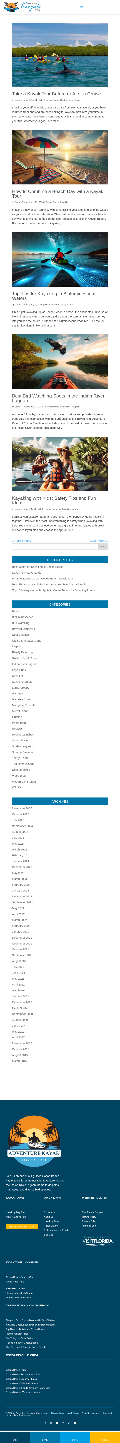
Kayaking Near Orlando (26, 572)
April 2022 (18, 914)
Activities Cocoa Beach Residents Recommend (30, 1324)
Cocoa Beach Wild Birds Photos (22, 1383)
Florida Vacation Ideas (17, 1333)
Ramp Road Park (15, 1281)
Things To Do (20, 758)
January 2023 (20, 890)
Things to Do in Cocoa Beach (27, 1305)
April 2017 (18, 1037)
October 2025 (20, 814)
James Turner (22, 100)
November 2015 (22, 1043)
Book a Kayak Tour (22, 1226)
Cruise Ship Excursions (26, 640)
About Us (48, 1217)
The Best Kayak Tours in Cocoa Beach (25, 1347)
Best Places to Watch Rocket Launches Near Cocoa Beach (49, 584)
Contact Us (49, 1212)
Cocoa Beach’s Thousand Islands (23, 1392)
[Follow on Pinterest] (69, 1423)
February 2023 (21, 884)
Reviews (17, 728)
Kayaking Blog (51, 1221)
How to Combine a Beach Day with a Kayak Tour (57, 194)
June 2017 (18, 1025)
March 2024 (19, 849)
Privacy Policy (89, 1221)
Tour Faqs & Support (92, 1212)
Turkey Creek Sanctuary (18, 1297)
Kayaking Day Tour (15, 1212)
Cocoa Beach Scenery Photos (21, 1379)
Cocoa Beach (52, 100)
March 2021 (19, 990)
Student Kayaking (23, 746)
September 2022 (22, 902)
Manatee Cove (21, 699)
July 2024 (18, 837)
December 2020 (22, 1002)
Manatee (17, 693)
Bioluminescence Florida (56, 1230)
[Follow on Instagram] (63, 1423)
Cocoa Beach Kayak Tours (65, 1413)
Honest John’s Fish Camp (19, 1293)
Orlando (17, 717)
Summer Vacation (23, 752)
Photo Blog (19, 722)
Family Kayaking (53, 509)
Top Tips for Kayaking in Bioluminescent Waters (53, 296)
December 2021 (22, 937)
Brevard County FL (24, 628)
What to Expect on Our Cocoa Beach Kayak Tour (42, 578)
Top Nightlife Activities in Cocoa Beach (25, 1329)
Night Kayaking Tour (16, 1217)
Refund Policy (89, 1217)
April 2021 (18, 984)
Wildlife (16, 787)
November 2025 (22, 808)
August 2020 (20, 1019)
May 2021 (18, 978)
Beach (16, 611)
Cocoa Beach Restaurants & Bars (23, 1374)
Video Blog (19, 775)
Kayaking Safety (70, 509)
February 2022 (21, 925)
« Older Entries (21, 541)
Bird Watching (51, 406)
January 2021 (20, 996)
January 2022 (20, 931)
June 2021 (18, 972)
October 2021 (20, 949)
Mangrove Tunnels (23, 705)
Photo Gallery (51, 1225)
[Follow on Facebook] (45, 1423)
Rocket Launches (23, 734)
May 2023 (18, 873)
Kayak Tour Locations (22, 1262)
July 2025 (18, 820)
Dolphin (17, 646)
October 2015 (20, 1049)
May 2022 (18, 908)
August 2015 (20, 1055)
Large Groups (20, 687)
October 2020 (20, 1008)
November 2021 (22, 943)
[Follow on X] (51, 1423)
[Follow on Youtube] (57, 1423)
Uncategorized (21, 769)
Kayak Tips (67, 304)
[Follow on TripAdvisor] (74, 1423)
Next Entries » (99, 541)
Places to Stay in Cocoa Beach (22, 1342)
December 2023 (22, 867)
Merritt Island (20, 711)
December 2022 (22, 896)
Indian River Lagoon (70, 406)
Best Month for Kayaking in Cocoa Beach (37, 566)
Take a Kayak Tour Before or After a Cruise (56, 93)
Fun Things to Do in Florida (19, 1338)
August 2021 (20, 961)
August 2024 (20, 831)
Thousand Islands (23, 763)
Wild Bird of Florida (24, 781)
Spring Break (20, 740)
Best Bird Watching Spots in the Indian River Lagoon (58, 398)
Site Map (48, 1234)
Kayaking (64, 202)
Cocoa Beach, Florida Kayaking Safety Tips (28, 1388)
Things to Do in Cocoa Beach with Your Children (30, 1320)
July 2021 (18, 967)
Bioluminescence (52, 304)
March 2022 (19, 919)
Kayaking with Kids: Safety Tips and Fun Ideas (54, 500)
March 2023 (19, 878)
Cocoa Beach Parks (16, 1370)
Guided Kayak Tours (70, 100)
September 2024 (22, 826)
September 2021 (22, 955)
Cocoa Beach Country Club (20, 1277)
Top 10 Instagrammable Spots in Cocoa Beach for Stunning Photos (53, 590)
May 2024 (18, 843)
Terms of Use (89, 1225)
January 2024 (20, 861)
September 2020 (22, 1014)
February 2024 (21, 855)
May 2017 (18, 1031)
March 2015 (19, 1061)
